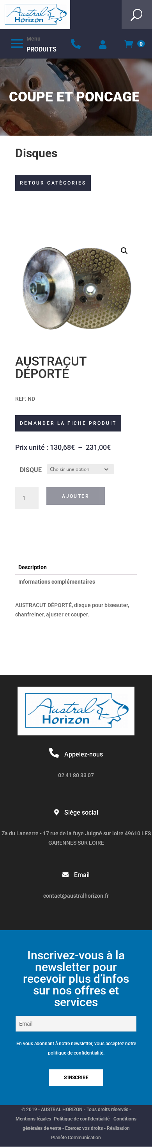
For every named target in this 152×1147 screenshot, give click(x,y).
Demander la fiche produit (68, 423)
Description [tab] (32, 567)
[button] (124, 251)
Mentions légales (33, 1119)
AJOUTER (75, 496)
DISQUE (31, 470)
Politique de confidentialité (82, 1119)
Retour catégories (53, 183)
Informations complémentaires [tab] (56, 582)
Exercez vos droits (84, 1128)
